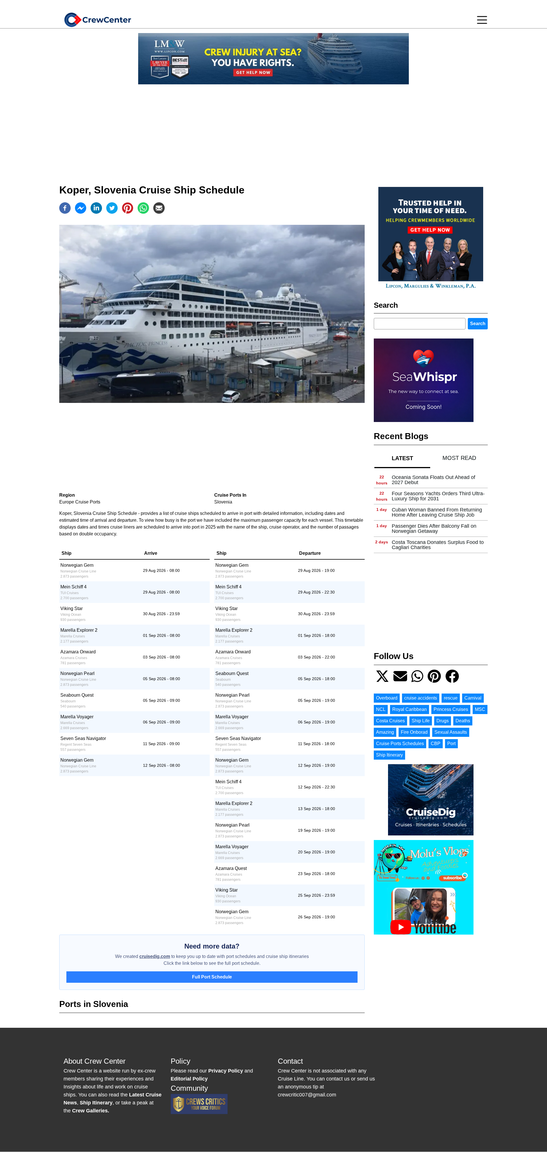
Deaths (463, 720)
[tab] (402, 458)
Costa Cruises (390, 720)
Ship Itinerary (389, 755)
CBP (435, 743)
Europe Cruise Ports (79, 501)
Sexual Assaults (450, 732)
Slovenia (223, 501)
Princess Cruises (451, 709)
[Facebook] (65, 208)
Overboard (386, 698)
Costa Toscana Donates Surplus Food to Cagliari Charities (438, 544)
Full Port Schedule (212, 976)
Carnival (472, 698)
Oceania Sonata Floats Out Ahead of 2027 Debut (433, 479)
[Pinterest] (127, 208)
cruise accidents (420, 698)
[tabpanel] (431, 512)
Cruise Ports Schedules (400, 743)
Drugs (442, 720)
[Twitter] (112, 208)
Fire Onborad (414, 732)
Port (451, 743)
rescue (451, 698)
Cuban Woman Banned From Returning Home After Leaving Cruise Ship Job (437, 512)
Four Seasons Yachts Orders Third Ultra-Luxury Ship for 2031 (438, 496)
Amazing (385, 732)
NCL (380, 709)
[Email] (159, 208)
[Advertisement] (273, 129)
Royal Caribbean (409, 709)
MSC (480, 709)
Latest (402, 458)
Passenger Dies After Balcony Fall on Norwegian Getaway (434, 528)
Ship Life (421, 720)
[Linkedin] (96, 208)
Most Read (459, 458)
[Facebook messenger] (80, 208)
